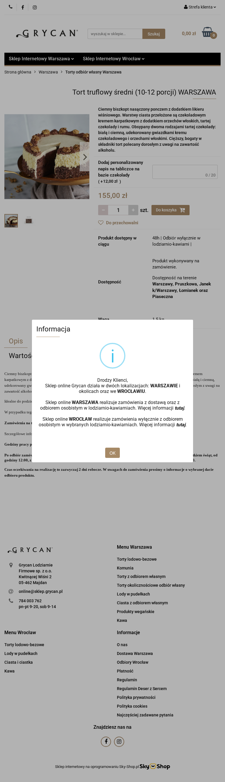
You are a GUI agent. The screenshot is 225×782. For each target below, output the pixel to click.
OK (112, 453)
